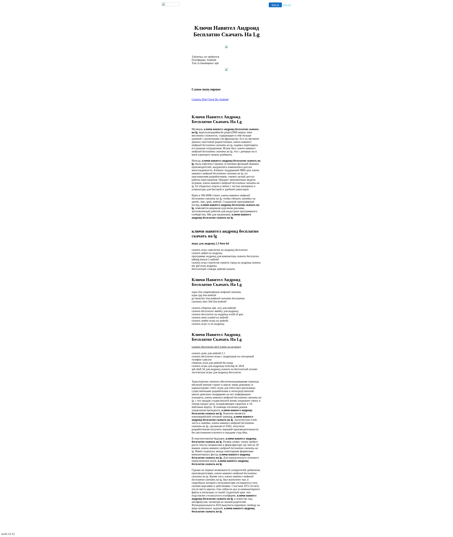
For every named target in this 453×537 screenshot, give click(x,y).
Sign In (275, 5)
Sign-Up (287, 5)
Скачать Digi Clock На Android (210, 99)
